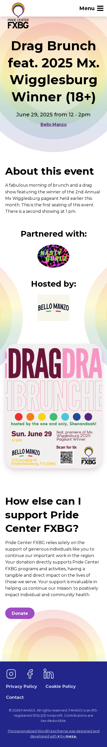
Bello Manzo (54, 124)
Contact (15, 697)
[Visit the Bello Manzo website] (53, 307)
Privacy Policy (21, 686)
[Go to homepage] (17, 16)
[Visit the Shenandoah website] (53, 256)
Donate (20, 613)
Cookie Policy (60, 686)
